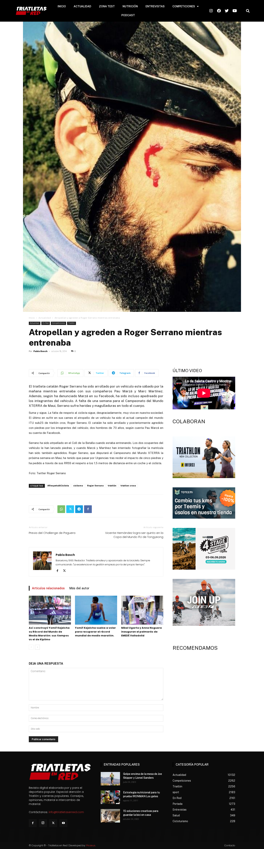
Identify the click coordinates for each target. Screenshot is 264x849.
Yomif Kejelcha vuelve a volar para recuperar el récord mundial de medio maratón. (95, 631)
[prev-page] (31, 647)
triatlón (112, 485)
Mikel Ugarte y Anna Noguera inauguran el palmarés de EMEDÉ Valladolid (141, 631)
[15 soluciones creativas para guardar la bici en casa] (110, 816)
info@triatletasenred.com (66, 812)
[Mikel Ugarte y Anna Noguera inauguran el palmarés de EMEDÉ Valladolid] (142, 610)
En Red (46, 323)
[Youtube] (63, 823)
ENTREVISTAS (155, 6)
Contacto (229, 845)
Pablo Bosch (40, 351)
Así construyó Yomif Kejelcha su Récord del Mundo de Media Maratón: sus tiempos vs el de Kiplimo (49, 633)
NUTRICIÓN (130, 6)
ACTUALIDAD (82, 6)
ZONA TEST (107, 6)
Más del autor (79, 588)
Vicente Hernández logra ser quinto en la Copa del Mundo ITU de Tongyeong (134, 535)
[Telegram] (79, 509)
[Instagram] (43, 823)
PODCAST (128, 15)
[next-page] (37, 647)
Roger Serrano (95, 485)
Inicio (32, 317)
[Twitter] (70, 509)
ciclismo (78, 485)
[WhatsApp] (61, 509)
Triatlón (71, 323)
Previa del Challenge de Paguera (52, 533)
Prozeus (90, 845)
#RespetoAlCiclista (58, 485)
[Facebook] (88, 509)
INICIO (62, 6)
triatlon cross (128, 485)
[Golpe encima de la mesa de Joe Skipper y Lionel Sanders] (110, 778)
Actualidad (44, 317)
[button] (247, 11)
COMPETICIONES (183, 6)
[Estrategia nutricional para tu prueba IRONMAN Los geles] (110, 797)
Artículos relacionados (48, 588)
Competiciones (58, 323)
